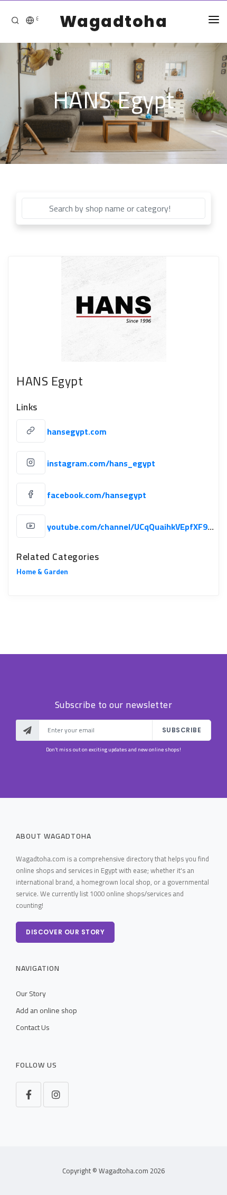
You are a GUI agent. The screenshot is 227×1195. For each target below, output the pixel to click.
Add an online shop (46, 1010)
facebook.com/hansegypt (96, 495)
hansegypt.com (77, 431)
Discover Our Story (65, 931)
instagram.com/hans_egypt (101, 463)
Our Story (31, 993)
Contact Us (33, 1027)
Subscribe (182, 729)
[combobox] (113, 208)
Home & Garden (42, 573)
